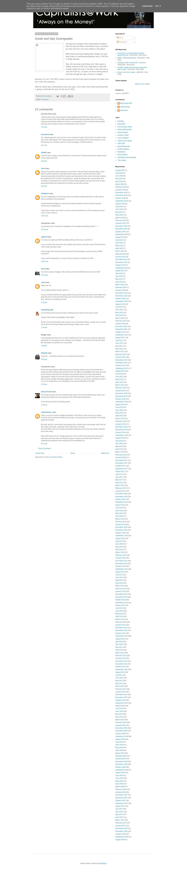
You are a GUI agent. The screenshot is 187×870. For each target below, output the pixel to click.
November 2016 (121, 497)
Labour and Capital (124, 141)
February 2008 (120, 789)
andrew (44, 237)
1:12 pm (44, 302)
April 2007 (119, 817)
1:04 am (44, 405)
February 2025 (120, 220)
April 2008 (119, 784)
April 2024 (119, 248)
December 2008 (121, 761)
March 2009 (119, 753)
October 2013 (120, 600)
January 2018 (120, 457)
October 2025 (120, 198)
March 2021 (119, 351)
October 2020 (120, 365)
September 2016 (121, 502)
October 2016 (120, 499)
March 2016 (119, 519)
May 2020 (119, 379)
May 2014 (119, 580)
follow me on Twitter (142, 84)
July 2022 (119, 307)
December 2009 (121, 728)
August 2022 (120, 304)
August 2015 (120, 538)
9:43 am (44, 186)
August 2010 (120, 706)
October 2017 (120, 466)
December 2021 (121, 326)
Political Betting (123, 149)
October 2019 (120, 399)
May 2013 (119, 614)
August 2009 (120, 739)
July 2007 (119, 809)
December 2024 (121, 226)
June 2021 (119, 343)
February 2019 (120, 421)
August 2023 (120, 271)
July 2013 (119, 608)
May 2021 (119, 346)
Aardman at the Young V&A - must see (131, 63)
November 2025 (121, 195)
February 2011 (120, 689)
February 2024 (120, 254)
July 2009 (119, 742)
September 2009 (121, 736)
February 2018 (120, 455)
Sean (43, 269)
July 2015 (119, 541)
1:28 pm (44, 346)
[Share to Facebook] (69, 96)
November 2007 (121, 798)
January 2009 (120, 759)
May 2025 (119, 212)
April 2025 (119, 215)
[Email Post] (57, 96)
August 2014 (120, 572)
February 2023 (120, 287)
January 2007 (120, 826)
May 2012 (119, 647)
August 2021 (120, 338)
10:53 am (44, 216)
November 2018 (121, 430)
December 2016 (121, 494)
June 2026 (119, 176)
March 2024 (119, 251)
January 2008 (120, 792)
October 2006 (120, 834)
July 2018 (119, 441)
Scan (43, 282)
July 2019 (119, 407)
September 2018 (121, 435)
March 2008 (119, 787)
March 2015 (119, 552)
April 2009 (119, 750)
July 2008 (119, 775)
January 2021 (120, 357)
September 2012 (121, 636)
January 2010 (120, 725)
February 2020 (120, 388)
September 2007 (121, 803)
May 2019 (119, 413)
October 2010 (120, 700)
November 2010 (121, 697)
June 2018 (119, 444)
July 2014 (119, 575)
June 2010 (119, 711)
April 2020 (119, 382)
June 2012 (119, 644)
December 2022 (121, 293)
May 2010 (119, 714)
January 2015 (120, 558)
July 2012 (119, 642)
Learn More (147, 6)
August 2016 (120, 505)
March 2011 (119, 686)
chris (43, 168)
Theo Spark (121, 160)
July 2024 (119, 240)
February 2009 (120, 756)
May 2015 (119, 547)
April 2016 (119, 516)
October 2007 (120, 800)
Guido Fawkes (122, 132)
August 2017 (120, 471)
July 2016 (119, 508)
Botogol (44, 353)
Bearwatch (121, 124)
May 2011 (119, 681)
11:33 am (44, 275)
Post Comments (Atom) (53, 457)
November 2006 (121, 831)
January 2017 (120, 491)
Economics (45, 99)
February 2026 (120, 187)
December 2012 (121, 628)
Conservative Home (124, 127)
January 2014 (120, 591)
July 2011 (119, 675)
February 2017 (120, 488)
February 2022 (120, 321)
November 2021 (121, 329)
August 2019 (120, 405)
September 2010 (121, 703)
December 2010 (121, 694)
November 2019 (121, 396)
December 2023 (121, 259)
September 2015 (121, 536)
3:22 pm (44, 384)
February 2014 (120, 589)
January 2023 (120, 290)
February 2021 (120, 354)
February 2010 (120, 722)
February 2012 (120, 656)
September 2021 (121, 335)
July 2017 (119, 474)
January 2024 (120, 257)
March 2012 (119, 653)
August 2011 (120, 672)
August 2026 (120, 170)
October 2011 (120, 667)
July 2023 (119, 273)
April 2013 (119, 616)
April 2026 (119, 181)
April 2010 (119, 717)
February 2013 (120, 622)
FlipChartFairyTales (124, 129)
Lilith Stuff (121, 143)
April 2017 (119, 483)
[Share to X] (67, 96)
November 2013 (121, 597)
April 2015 (119, 550)
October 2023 (120, 265)
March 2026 (119, 184)
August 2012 (120, 639)
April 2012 (119, 650)
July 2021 (119, 340)
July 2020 (119, 374)
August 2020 (120, 371)
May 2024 (119, 246)
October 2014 (120, 566)
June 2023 (119, 276)
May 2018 (119, 446)
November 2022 (121, 296)
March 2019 (119, 418)
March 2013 (119, 619)
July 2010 (119, 708)
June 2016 (119, 511)
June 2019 (119, 410)
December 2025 (121, 193)
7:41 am (44, 127)
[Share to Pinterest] (72, 96)
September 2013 (121, 603)
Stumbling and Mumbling (126, 157)
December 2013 (121, 594)
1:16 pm (44, 327)
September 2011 (121, 669)
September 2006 (121, 837)
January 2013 (120, 625)
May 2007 (119, 814)
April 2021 (119, 349)
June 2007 (119, 812)
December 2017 (121, 460)
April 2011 (119, 683)
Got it (158, 6)
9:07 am (44, 145)
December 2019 (121, 393)
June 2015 (119, 544)
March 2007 (119, 820)
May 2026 (119, 179)
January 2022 (120, 324)
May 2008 (119, 781)
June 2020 (119, 377)
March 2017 (119, 485)
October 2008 (120, 767)
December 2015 (121, 527)
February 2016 (120, 522)
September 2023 (121, 268)
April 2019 (119, 416)
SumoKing (45, 310)
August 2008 (120, 773)
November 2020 (121, 363)
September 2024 (121, 234)
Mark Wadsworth (123, 146)
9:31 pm (44, 444)
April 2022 (119, 315)
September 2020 (121, 368)
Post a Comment (44, 448)
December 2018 (121, 427)
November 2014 (121, 563)
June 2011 (119, 678)
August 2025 (120, 204)
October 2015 (120, 533)
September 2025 (121, 201)
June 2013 (119, 611)
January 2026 (120, 190)
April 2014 (119, 583)
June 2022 (119, 310)
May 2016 (119, 513)
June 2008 (119, 778)
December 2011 (121, 661)
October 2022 (120, 299)
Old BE (43, 153)
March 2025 (119, 218)
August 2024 (120, 237)
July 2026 (119, 173)
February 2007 (120, 823)
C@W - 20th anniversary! (126, 58)
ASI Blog (120, 121)
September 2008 (121, 770)
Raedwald (121, 152)
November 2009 (121, 731)
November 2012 (121, 630)
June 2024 (119, 243)
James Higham (123, 138)
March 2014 (119, 586)
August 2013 (120, 605)
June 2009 (119, 745)
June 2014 (119, 577)
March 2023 (119, 285)
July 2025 (119, 206)
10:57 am (44, 261)
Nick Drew (124, 110)
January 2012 (120, 658)
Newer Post (40, 453)
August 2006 (120, 840)
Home (73, 453)
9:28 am (44, 161)
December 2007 (121, 795)
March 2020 (119, 385)
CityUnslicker (46, 412)
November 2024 (121, 229)
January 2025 (120, 223)
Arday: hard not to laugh (126, 72)
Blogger (103, 863)
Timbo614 (45, 193)
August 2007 (120, 806)
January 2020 (120, 391)
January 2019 (120, 424)
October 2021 (120, 332)
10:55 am (44, 229)
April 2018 (119, 449)
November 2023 (121, 262)
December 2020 (121, 360)
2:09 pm (44, 359)
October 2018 (120, 432)
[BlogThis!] (64, 96)
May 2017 (119, 480)
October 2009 (120, 734)
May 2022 (119, 312)
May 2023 (119, 279)
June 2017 (119, 477)
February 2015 (120, 555)
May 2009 (119, 748)
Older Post (105, 453)
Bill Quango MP (126, 103)
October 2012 (120, 633)
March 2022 (119, 318)
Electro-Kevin (46, 392)
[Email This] (61, 96)
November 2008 (121, 764)
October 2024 (120, 232)
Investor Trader (123, 135)
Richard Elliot (122, 155)
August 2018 (120, 438)
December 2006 (121, 828)
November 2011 (121, 664)
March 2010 (119, 720)
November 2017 (121, 463)
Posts (121, 38)
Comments (123, 42)
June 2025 (119, 209)
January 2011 (120, 692)
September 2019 (121, 402)
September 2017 (121, 469)
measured (45, 134)
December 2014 (121, 561)
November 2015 (121, 530)
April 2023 (119, 282)
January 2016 (120, 524)
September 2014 (121, 569)
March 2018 (119, 452)
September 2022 (121, 301)
